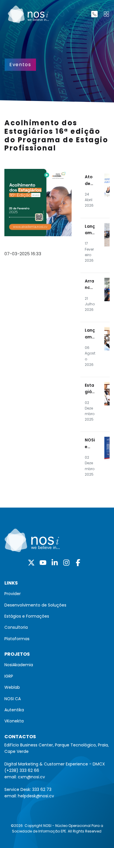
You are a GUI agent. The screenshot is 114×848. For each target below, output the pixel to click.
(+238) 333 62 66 (21, 770)
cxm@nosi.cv (31, 777)
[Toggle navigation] (106, 14)
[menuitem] (57, 593)
